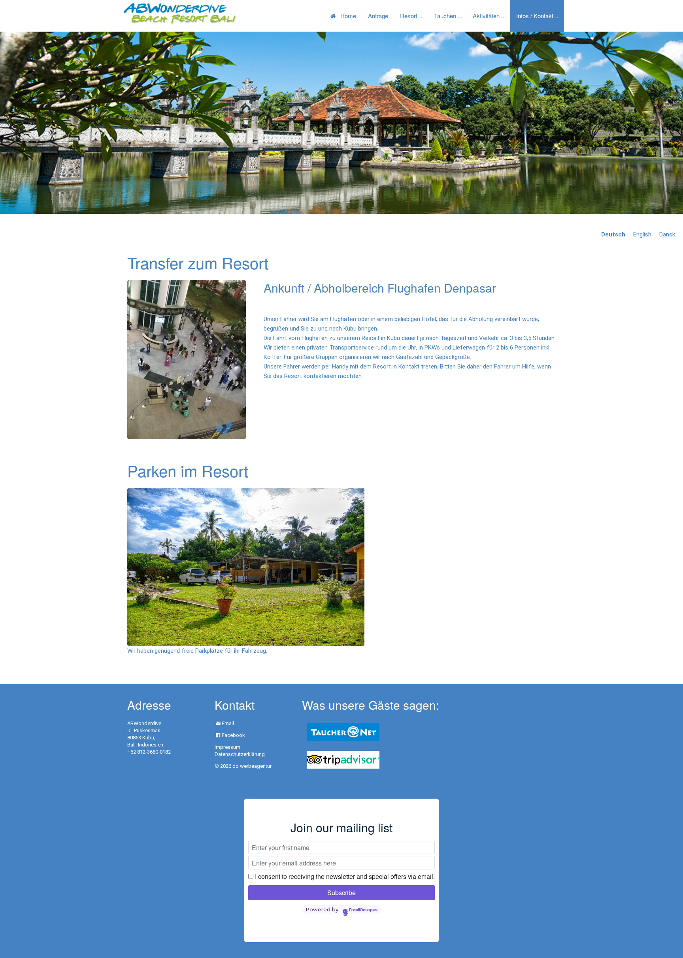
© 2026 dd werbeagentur (243, 766)
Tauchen (445, 15)
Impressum (227, 747)
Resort (408, 15)
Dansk (667, 234)
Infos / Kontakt (534, 15)
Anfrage (378, 15)
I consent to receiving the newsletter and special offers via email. (345, 876)
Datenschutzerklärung (240, 754)
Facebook (233, 735)
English (642, 234)
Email (228, 723)
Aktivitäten (486, 15)
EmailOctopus (363, 910)
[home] (179, 13)
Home (348, 15)
